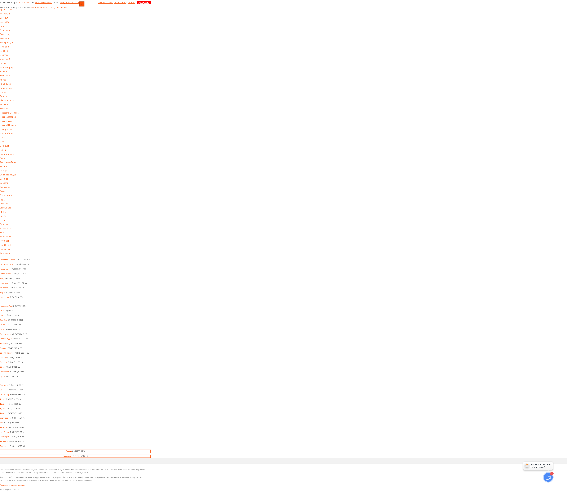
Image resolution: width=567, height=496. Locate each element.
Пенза (3, 150)
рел (2, 315)
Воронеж (4, 38)
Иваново (4, 47)
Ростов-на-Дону (8, 162)
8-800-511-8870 (105, 2)
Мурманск (5, 109)
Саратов (4, 183)
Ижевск (4, 51)
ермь (3, 330)
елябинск (4, 432)
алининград (5, 283)
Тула (2, 220)
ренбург (4, 320)
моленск (4, 385)
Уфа (2, 232)
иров (3, 292)
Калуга (3, 71)
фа (2, 423)
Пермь (3, 158)
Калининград (6, 67)
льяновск (4, 418)
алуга (3, 278)
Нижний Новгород (9, 125)
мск (2, 311)
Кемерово (5, 76)
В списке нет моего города (43, 7)
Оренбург (4, 146)
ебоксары (4, 437)
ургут (3, 376)
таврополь (5, 372)
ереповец (4, 441)
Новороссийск (7, 129)
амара (3, 348)
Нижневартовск (8, 117)
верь (2, 399)
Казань (3, 63)
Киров (3, 80)
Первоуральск (7, 154)
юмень (3, 413)
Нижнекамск (6, 121)
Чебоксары (5, 241)
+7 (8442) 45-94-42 (43, 2)
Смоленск (5, 187)
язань (3, 344)
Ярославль (5, 253)
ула (2, 409)
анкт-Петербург (7, 353)
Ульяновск (5, 228)
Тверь (3, 212)
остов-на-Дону (6, 339)
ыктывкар (5, 395)
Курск (3, 92)
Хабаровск (5, 237)
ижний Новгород (7, 260)
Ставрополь (6, 195)
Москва (4, 105)
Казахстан (62, 7)
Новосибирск (6, 133)
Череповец (5, 249)
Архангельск (6, 10)
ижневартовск (6, 264)
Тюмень (4, 224)
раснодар (4, 297)
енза (2, 325)
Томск (3, 216)
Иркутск (4, 55)
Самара (4, 171)
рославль (4, 446)
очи (2, 367)
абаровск (4, 427)
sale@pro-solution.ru (69, 2)
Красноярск (6, 88)
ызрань (4, 390)
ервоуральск (6, 334)
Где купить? (143, 2)
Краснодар (5, 84)
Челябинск (5, 245)
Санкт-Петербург (8, 175)
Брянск (3, 26)
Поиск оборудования (124, 2)
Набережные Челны (9, 113)
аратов (3, 358)
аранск (3, 362)
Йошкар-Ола (6, 59)
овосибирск (5, 274)
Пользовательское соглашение (12, 485)
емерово (4, 288)
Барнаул (4, 18)
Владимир (5, 30)
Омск (2, 138)
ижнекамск (5, 269)
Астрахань (5, 14)
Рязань (3, 166)
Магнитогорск (7, 100)
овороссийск (6, 306)
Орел (2, 142)
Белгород (4, 22)
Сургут (3, 199)
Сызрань (4, 204)
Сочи (2, 191)
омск (2, 404)
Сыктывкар (5, 208)
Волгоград (24, 2)
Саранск (4, 179)
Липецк (3, 96)
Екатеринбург (6, 43)
